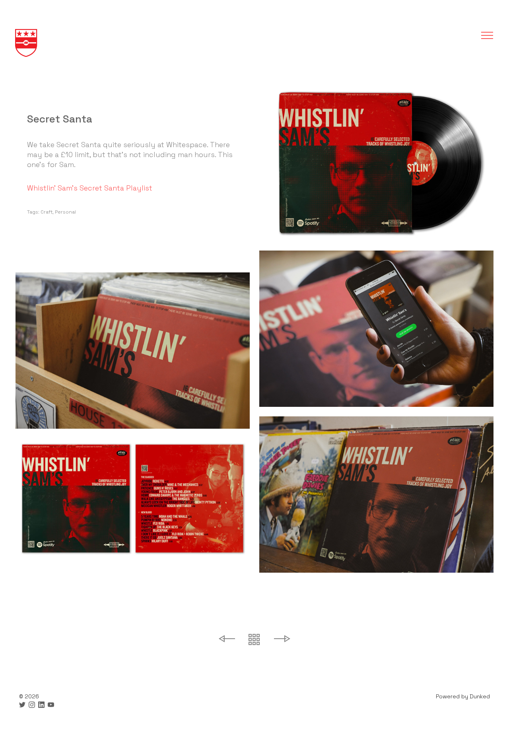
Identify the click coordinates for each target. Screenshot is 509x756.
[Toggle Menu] (484, 35)
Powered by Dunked (463, 696)
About (254, 82)
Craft (46, 212)
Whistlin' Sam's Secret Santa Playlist (89, 187)
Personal (65, 212)
